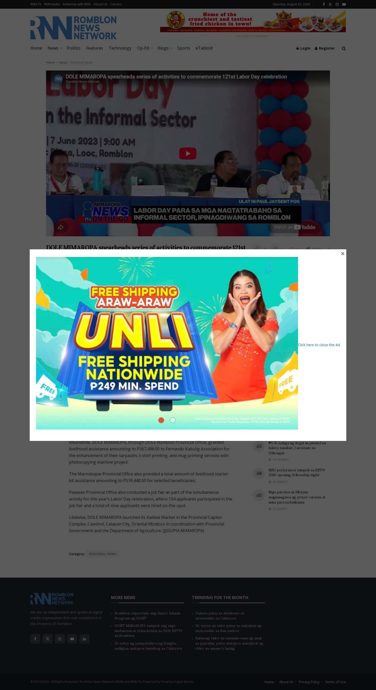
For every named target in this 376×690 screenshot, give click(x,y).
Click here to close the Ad (319, 344)
